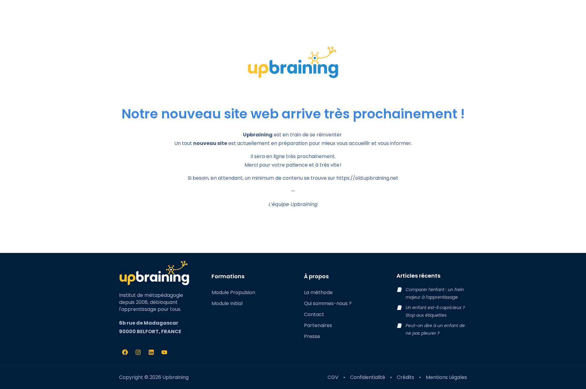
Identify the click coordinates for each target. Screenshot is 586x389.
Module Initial (227, 303)
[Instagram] (138, 352)
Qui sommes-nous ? (328, 303)
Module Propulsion (233, 292)
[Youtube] (164, 352)
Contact (314, 314)
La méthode (318, 292)
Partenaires (318, 325)
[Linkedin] (151, 352)
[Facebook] (125, 352)
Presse (312, 336)
